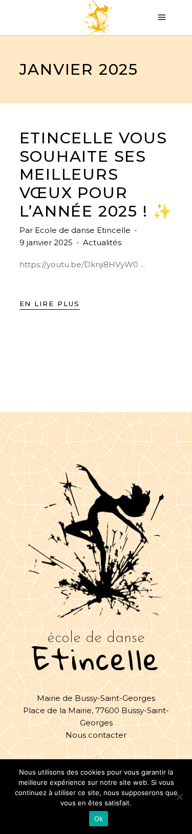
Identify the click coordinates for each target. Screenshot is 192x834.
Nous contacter (96, 735)
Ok (98, 819)
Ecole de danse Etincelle (84, 230)
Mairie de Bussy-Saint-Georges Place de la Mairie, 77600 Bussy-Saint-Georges (96, 710)
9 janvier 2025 (47, 242)
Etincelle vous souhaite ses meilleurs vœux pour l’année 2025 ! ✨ (96, 175)
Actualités (102, 242)
